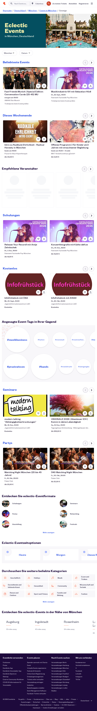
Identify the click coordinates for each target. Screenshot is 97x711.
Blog (56, 699)
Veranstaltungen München (60, 668)
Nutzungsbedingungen (66, 702)
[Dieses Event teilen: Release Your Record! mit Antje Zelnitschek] (44, 239)
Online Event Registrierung (36, 674)
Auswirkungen (26, 702)
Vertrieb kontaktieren (83, 665)
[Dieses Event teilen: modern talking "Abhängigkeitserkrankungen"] (44, 413)
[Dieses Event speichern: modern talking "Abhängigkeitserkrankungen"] (38, 413)
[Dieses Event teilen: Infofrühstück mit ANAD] (90, 292)
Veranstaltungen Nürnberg (60, 682)
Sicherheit (36, 702)
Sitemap (5, 676)
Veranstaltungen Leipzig (59, 685)
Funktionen (6, 662)
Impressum (36, 708)
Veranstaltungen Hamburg (60, 665)
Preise (5, 665)
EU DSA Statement (68, 705)
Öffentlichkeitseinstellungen (29, 705)
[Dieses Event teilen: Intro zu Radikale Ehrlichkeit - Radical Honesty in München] (44, 139)
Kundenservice (81, 662)
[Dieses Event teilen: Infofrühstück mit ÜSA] (44, 292)
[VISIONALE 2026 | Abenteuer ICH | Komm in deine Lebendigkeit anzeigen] (72, 406)
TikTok (78, 679)
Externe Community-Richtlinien (13, 679)
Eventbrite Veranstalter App (12, 671)
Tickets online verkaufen (35, 679)
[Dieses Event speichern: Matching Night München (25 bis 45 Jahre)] (38, 466)
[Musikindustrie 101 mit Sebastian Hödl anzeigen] (72, 78)
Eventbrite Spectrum (10, 674)
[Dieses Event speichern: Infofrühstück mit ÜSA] (38, 292)
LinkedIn (78, 674)
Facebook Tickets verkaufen (36, 693)
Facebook (79, 671)
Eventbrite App (8, 668)
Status (54, 702)
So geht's (21, 699)
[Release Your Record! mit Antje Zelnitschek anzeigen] (25, 231)
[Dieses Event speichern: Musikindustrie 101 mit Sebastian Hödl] (85, 86)
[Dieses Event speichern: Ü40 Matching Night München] (85, 466)
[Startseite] (4, 3)
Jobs (67, 699)
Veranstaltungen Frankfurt (60, 674)
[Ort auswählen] (32, 3)
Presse (73, 699)
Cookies (56, 705)
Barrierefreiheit (46, 705)
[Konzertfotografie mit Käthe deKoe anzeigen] (72, 231)
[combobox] (40, 3)
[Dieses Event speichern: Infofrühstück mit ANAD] (85, 292)
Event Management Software (36, 691)
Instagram (79, 676)
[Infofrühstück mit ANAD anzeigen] (72, 284)
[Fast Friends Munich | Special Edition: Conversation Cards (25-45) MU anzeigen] (25, 78)
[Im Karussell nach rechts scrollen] (91, 62)
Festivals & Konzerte (34, 671)
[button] (9, 53)
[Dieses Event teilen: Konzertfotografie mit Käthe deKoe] (90, 239)
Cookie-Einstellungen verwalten (53, 708)
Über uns (49, 699)
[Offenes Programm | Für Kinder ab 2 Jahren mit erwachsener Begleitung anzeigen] (72, 131)
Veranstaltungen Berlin (59, 662)
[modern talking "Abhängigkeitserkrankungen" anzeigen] (25, 406)
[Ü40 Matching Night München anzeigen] (72, 459)
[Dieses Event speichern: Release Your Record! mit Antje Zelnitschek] (38, 239)
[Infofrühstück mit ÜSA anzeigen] (25, 284)
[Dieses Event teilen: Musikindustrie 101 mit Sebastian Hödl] (90, 86)
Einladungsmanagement (35, 676)
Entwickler (45, 702)
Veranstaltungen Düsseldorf (60, 679)
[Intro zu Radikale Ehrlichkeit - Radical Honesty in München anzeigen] (25, 131)
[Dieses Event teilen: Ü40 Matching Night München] (90, 466)
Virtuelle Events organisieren (36, 668)
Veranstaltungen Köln (58, 671)
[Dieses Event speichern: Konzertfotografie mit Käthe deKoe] (85, 239)
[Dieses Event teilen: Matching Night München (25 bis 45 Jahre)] (44, 466)
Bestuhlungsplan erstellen (35, 688)
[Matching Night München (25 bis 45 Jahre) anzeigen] (25, 459)
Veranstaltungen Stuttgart (60, 676)
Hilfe (61, 699)
